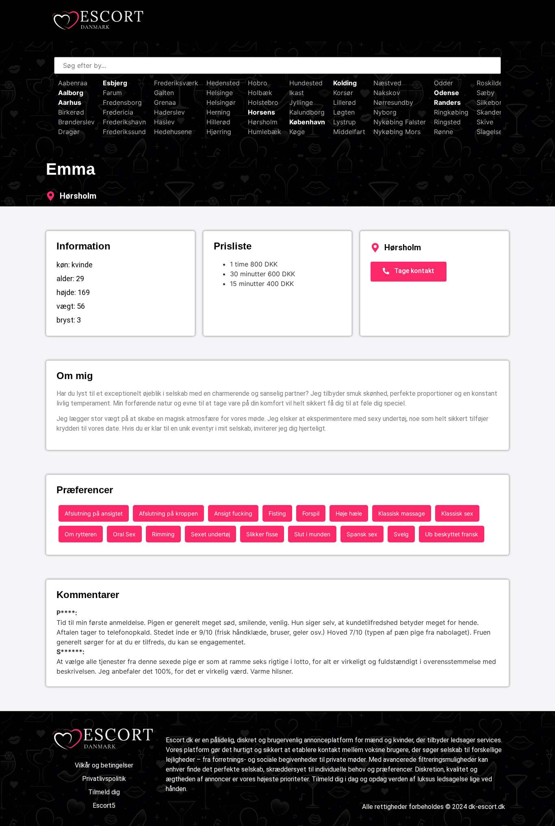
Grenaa (165, 102)
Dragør (69, 132)
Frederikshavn (124, 122)
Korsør (343, 93)
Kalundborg (307, 112)
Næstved (387, 83)
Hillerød (218, 122)
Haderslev (169, 112)
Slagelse (489, 132)
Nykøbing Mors (397, 132)
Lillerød (344, 102)
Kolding (345, 83)
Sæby (485, 93)
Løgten (344, 112)
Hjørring (218, 132)
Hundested (306, 83)
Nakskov (386, 93)
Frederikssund (124, 132)
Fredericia (118, 112)
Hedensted (223, 83)
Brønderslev (76, 122)
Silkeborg (491, 102)
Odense (446, 93)
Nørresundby (393, 102)
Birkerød (71, 112)
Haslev (164, 122)
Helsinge (219, 93)
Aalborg (70, 93)
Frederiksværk (176, 83)
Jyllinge (301, 102)
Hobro (257, 83)
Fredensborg (122, 102)
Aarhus (69, 102)
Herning (218, 112)
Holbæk (260, 93)
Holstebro (263, 102)
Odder (443, 83)
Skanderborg (496, 112)
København (307, 122)
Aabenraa (72, 83)
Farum (112, 93)
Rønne (443, 132)
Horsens (261, 112)
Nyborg (385, 112)
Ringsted (447, 122)
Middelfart (349, 132)
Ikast (296, 93)
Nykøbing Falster (399, 122)
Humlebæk (264, 132)
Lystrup (344, 122)
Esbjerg (115, 83)
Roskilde (490, 83)
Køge (297, 132)
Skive (485, 122)
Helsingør (221, 102)
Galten (164, 93)
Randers (447, 102)
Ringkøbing (451, 112)
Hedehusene (173, 132)
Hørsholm (263, 122)
